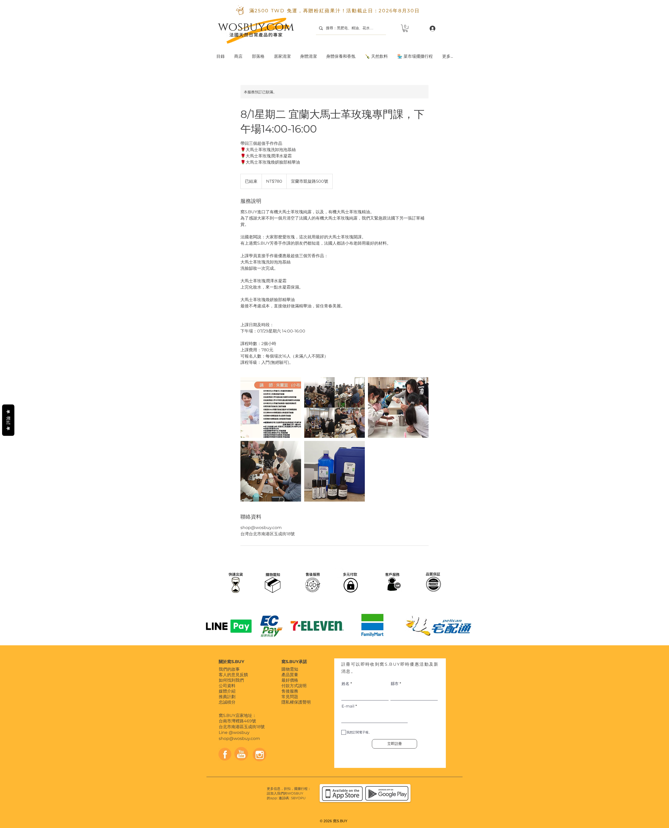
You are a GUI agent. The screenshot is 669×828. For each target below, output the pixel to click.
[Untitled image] (270, 407)
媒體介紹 (227, 691)
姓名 (345, 684)
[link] (405, 28)
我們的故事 (229, 669)
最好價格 (289, 680)
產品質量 (289, 674)
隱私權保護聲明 (296, 702)
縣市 (395, 684)
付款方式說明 (294, 685)
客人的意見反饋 (233, 674)
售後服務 (289, 691)
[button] (282, 54)
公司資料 (227, 685)
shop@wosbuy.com (239, 738)
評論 (8, 420)
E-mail (348, 706)
